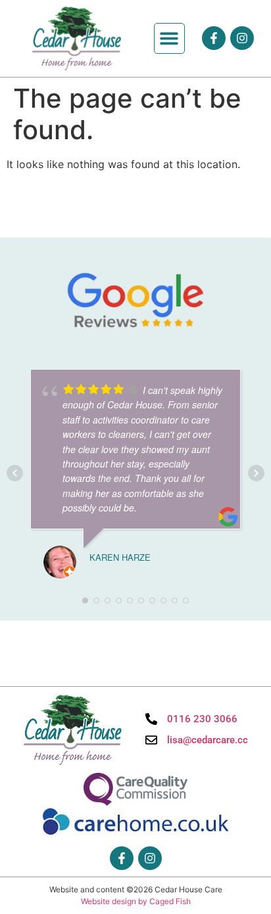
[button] (169, 38)
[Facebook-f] (214, 38)
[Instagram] (242, 38)
